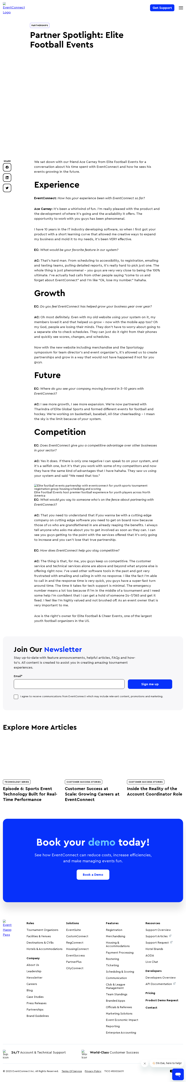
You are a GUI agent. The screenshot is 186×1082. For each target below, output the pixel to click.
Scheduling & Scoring (120, 971)
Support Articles (156, 936)
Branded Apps (115, 1000)
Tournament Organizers (42, 930)
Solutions (72, 923)
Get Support (162, 7)
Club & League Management (115, 986)
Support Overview (158, 930)
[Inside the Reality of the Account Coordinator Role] (155, 756)
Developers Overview (160, 977)
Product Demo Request (161, 1000)
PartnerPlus (74, 961)
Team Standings (116, 994)
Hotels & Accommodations (44, 949)
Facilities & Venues (39, 936)
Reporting (113, 1026)
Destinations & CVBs (40, 942)
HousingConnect (77, 949)
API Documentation (158, 984)
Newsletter (34, 977)
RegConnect (74, 942)
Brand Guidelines (38, 1016)
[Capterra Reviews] (173, 1051)
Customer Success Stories (83, 782)
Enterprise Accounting (121, 1032)
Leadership (34, 971)
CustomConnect (77, 936)
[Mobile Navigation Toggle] (181, 7)
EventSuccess (75, 955)
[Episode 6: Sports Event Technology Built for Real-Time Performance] (31, 756)
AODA (149, 955)
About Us (33, 965)
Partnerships (39, 25)
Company (33, 958)
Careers (32, 984)
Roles (30, 923)
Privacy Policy (93, 1071)
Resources (152, 923)
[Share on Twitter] (7, 188)
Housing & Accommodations (118, 944)
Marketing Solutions (119, 1013)
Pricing (150, 993)
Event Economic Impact (122, 1020)
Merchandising (115, 936)
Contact (151, 1007)
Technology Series (17, 782)
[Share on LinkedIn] (7, 177)
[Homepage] (14, 8)
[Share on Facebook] (7, 167)
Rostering (112, 959)
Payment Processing (120, 952)
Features (112, 923)
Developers (153, 971)
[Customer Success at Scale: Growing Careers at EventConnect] (93, 756)
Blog (30, 990)
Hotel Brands (154, 949)
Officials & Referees (119, 1007)
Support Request (157, 942)
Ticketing (112, 965)
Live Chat (151, 961)
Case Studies (35, 996)
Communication (116, 978)
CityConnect (75, 968)
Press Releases (36, 1003)
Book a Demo (93, 874)
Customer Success (114, 1052)
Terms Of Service (72, 1071)
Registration (114, 930)
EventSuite (73, 930)
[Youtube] (172, 1071)
